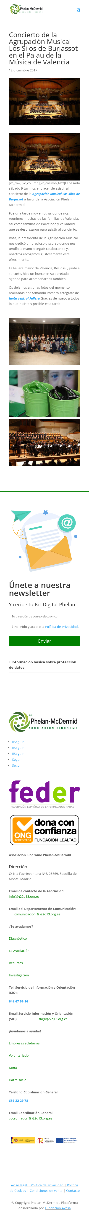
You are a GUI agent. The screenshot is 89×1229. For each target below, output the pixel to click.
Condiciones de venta (46, 1190)
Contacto (73, 1190)
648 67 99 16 (18, 1001)
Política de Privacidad (61, 626)
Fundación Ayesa (58, 1208)
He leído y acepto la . (46, 626)
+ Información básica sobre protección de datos (42, 665)
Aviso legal (19, 1185)
